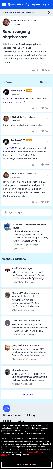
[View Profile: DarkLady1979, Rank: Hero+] (6, 92)
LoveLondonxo (18, 334)
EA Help (7, 421)
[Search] (27, 4)
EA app (31, 415)
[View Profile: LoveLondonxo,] (7, 323)
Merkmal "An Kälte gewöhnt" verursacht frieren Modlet (26, 294)
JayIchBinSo (17, 282)
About (22, 421)
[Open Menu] (49, 12)
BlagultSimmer (19, 359)
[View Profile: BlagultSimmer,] (7, 348)
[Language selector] (20, 4)
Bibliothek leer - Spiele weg (26, 320)
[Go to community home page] (12, 4)
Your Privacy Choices (26, 465)
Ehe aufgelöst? (20, 369)
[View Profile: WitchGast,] (7, 295)
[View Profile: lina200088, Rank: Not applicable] (6, 22)
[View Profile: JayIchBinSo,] (7, 270)
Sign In (46, 4)
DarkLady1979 (17, 90)
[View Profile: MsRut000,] (7, 372)
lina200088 (17, 20)
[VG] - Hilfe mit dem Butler (26, 345)
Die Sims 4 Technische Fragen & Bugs (20, 12)
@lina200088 (10, 98)
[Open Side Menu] (4, 4)
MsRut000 (17, 384)
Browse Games (12, 415)
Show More (28, 394)
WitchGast (17, 310)
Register (36, 4)
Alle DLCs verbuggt (22, 268)
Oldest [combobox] (44, 82)
